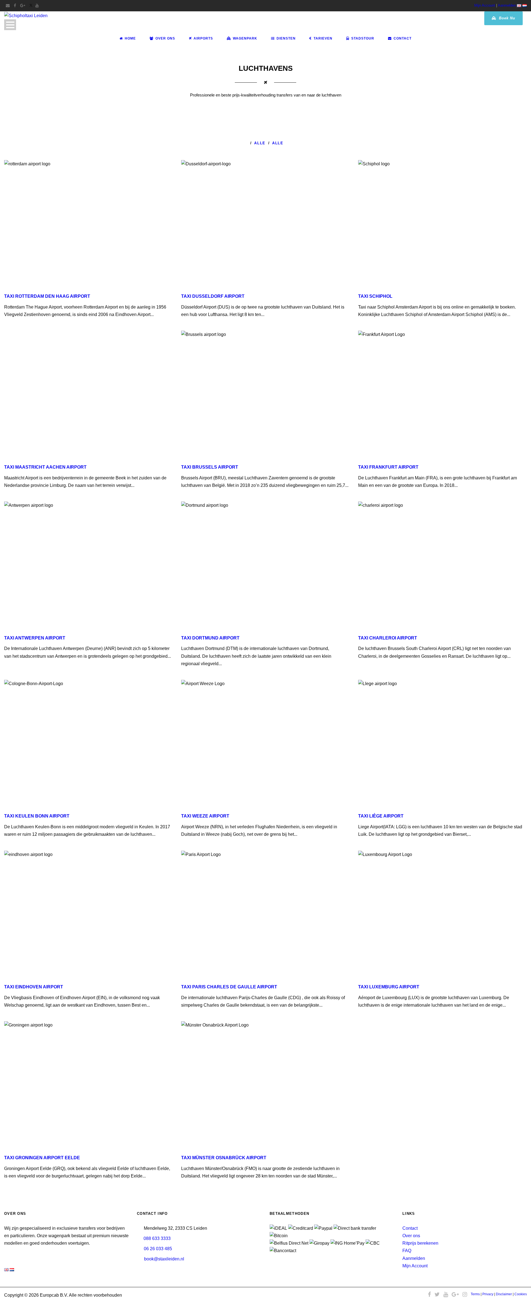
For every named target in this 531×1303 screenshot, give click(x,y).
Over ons (411, 1235)
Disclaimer (504, 1294)
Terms (475, 1294)
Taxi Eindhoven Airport (33, 987)
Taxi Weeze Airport (205, 816)
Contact (403, 38)
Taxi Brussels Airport (209, 467)
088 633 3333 (157, 1238)
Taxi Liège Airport (381, 816)
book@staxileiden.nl (164, 1259)
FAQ (406, 1250)
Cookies (520, 1294)
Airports (203, 38)
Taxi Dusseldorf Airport (212, 296)
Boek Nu (506, 18)
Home (130, 38)
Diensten (286, 38)
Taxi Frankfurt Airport (388, 467)
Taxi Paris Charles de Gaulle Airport (229, 987)
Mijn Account (484, 5)
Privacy (487, 1294)
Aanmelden (507, 5)
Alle (260, 143)
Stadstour (362, 38)
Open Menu (10, 24)
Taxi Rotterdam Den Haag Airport (47, 296)
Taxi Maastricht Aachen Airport (45, 467)
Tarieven (323, 38)
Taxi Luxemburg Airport (388, 987)
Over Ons (165, 38)
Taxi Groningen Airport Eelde (42, 1157)
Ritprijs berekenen (420, 1243)
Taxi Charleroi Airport (387, 638)
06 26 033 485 (158, 1248)
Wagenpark (245, 38)
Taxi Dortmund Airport (210, 638)
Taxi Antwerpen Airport (34, 638)
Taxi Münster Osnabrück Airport (223, 1157)
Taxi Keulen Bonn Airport (36, 816)
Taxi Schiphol (375, 296)
